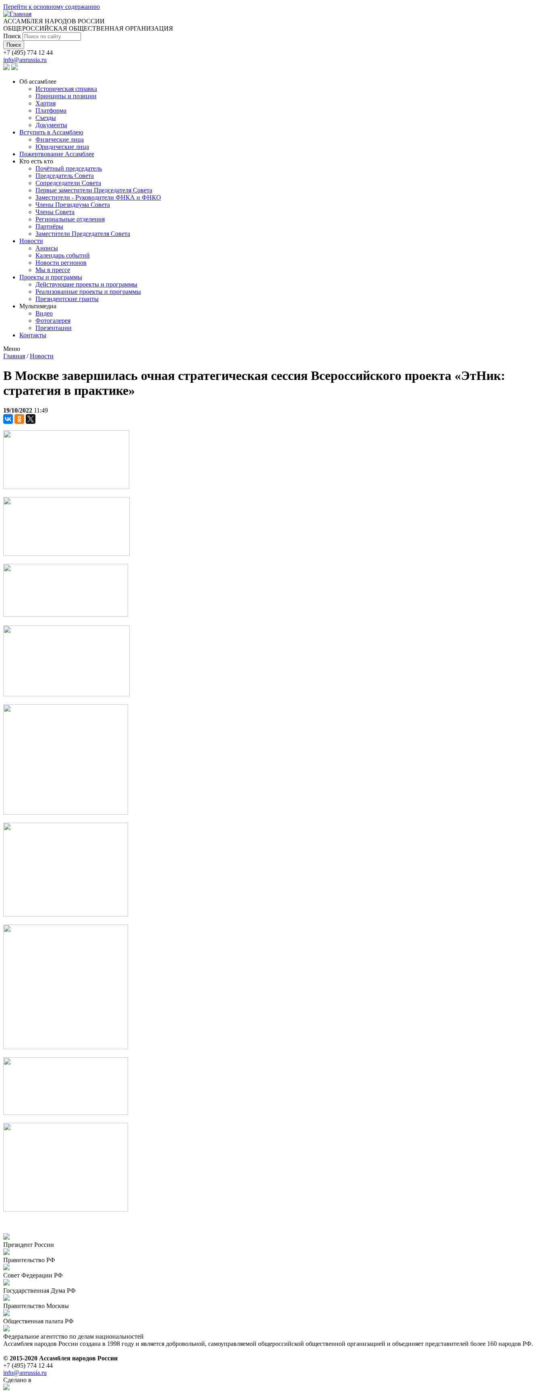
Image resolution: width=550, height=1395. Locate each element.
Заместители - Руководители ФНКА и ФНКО (98, 197)
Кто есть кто (36, 161)
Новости (31, 240)
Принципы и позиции (66, 96)
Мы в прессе (52, 269)
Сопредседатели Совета (68, 183)
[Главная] (17, 13)
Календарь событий (62, 255)
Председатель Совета (64, 175)
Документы (51, 125)
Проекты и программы (50, 277)
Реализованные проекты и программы (88, 291)
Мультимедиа (37, 306)
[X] (30, 419)
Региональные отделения (70, 219)
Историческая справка (66, 88)
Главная (14, 356)
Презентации (53, 327)
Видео (44, 313)
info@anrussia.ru (25, 59)
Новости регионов (61, 262)
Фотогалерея (52, 320)
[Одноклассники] (19, 419)
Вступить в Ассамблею (51, 132)
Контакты (32, 335)
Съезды (45, 117)
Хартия (45, 103)
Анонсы (46, 248)
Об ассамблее (37, 81)
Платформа (50, 110)
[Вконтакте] (6, 67)
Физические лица (59, 139)
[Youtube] (14, 67)
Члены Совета (54, 211)
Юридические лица (62, 146)
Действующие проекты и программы (86, 284)
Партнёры (49, 226)
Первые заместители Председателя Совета (93, 190)
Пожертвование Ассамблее (56, 154)
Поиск (13, 36)
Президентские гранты (67, 298)
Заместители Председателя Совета (82, 233)
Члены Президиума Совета (72, 204)
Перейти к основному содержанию (51, 6)
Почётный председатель (68, 168)
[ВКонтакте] (8, 419)
